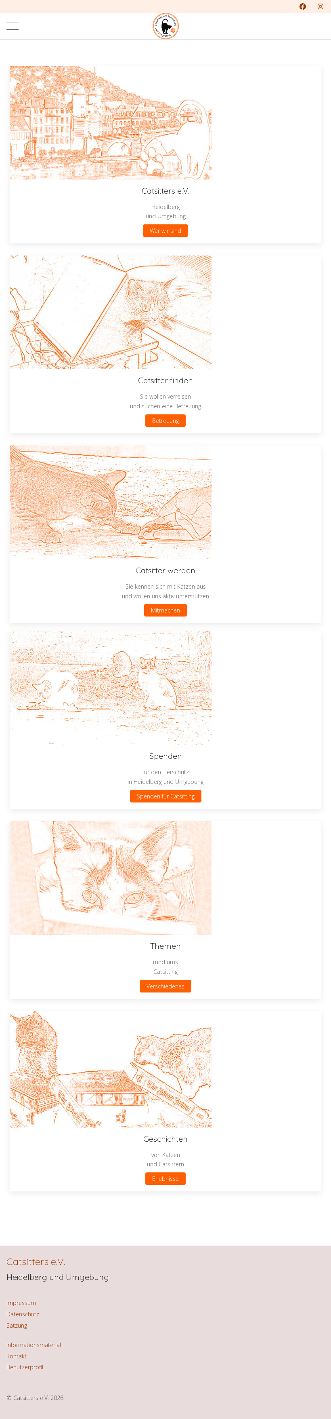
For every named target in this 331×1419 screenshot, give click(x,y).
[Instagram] (320, 6)
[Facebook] (303, 6)
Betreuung (165, 420)
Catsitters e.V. (35, 1261)
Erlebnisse (165, 1178)
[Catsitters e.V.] (166, 26)
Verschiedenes (165, 986)
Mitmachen (165, 610)
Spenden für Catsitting (166, 796)
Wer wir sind (165, 230)
